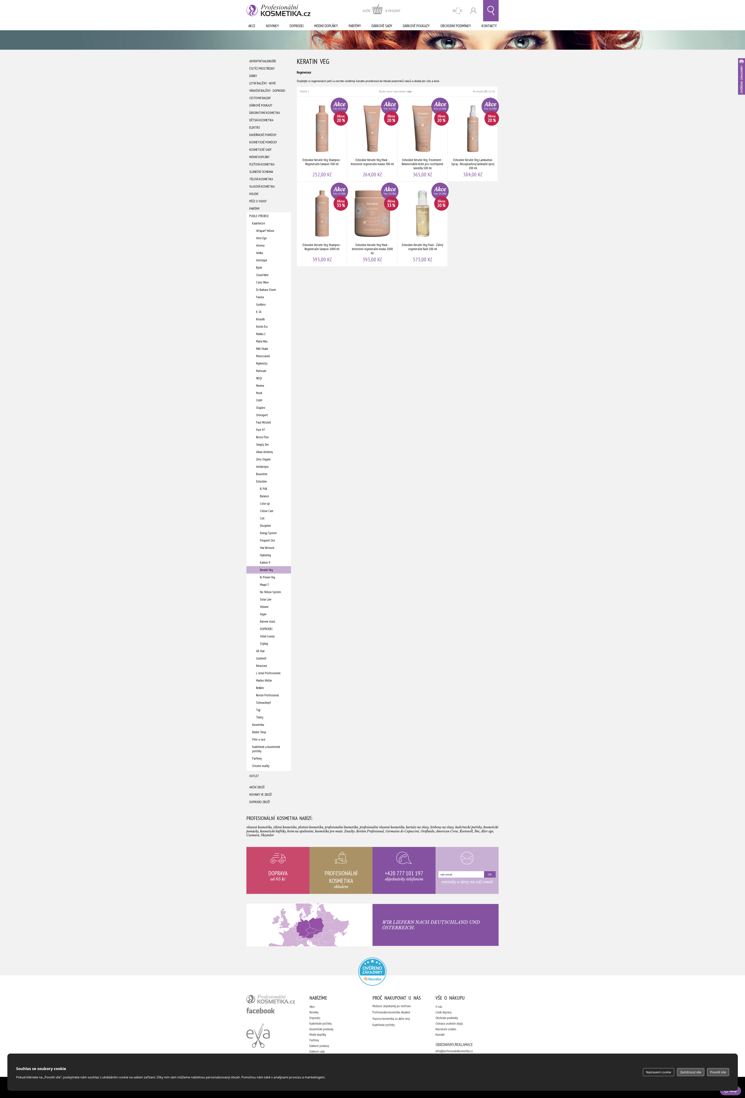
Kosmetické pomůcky (263, 142)
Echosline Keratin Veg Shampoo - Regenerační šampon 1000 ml (322, 224)
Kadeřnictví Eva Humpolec (258, 1035)
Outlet (254, 776)
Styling (264, 643)
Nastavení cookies (446, 1029)
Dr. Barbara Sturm (266, 290)
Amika (259, 253)
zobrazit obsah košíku (381, 10)
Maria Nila (261, 341)
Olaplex (260, 408)
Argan (263, 614)
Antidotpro (262, 467)
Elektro (254, 127)
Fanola (260, 297)
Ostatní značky (260, 766)
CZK (458, 11)
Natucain (261, 371)
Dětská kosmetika (261, 120)
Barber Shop (259, 732)
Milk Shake (262, 349)
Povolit (718, 1072)
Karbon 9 (265, 562)
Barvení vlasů (267, 621)
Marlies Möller (264, 680)
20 (485, 91)
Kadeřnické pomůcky (262, 135)
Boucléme (261, 474)
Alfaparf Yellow (265, 231)
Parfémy (355, 25)
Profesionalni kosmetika (372, 972)
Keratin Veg (266, 570)
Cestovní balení (259, 98)
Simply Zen (262, 444)
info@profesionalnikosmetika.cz (454, 1051)
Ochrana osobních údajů (449, 1023)
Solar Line (265, 599)
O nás (439, 1006)
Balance (264, 496)
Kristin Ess (262, 326)
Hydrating (265, 555)
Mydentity (261, 363)
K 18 (259, 312)
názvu (389, 91)
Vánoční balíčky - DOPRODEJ (267, 90)
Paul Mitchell (263, 422)
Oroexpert (262, 415)
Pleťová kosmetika (262, 164)
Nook (259, 393)
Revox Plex (262, 437)
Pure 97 (260, 430)
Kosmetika (258, 725)
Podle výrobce (259, 216)
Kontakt (440, 1034)
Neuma (260, 385)
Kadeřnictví (258, 223)
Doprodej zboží (259, 802)
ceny (409, 91)
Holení (253, 194)
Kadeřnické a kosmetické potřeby (266, 749)
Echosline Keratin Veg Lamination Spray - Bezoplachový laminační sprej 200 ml (473, 139)
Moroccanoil (263, 356)
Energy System (268, 533)
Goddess (261, 304)
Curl (262, 518)
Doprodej (297, 25)
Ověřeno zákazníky (741, 76)
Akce (251, 25)
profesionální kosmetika (270, 999)
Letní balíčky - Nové (262, 83)
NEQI (259, 378)
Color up (265, 503)
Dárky (253, 76)
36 (493, 91)
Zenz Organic (263, 459)
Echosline (261, 481)
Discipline (265, 525)
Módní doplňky (326, 25)
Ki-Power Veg (267, 577)
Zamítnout (690, 1072)
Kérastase (261, 666)
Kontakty (489, 25)
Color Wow (262, 282)
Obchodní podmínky (455, 25)
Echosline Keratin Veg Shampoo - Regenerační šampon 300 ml (322, 139)
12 (489, 91)
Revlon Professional (267, 695)
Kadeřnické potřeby (320, 1023)
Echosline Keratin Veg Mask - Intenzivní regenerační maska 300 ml (372, 139)
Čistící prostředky (262, 68)
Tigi (258, 710)
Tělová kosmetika (261, 179)
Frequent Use (267, 540)
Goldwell (261, 658)
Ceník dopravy (443, 1012)
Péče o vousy (258, 201)
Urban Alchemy (264, 452)
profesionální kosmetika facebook (260, 1010)
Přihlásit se (473, 11)
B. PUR (263, 489)
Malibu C (261, 334)
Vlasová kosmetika (262, 186)
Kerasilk (260, 319)
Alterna (260, 245)
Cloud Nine (262, 275)
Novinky (272, 25)
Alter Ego (261, 238)
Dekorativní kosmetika (264, 113)
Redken (260, 688)
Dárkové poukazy (416, 25)
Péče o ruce (258, 739)
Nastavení (658, 1072)
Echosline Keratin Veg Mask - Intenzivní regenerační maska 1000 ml (372, 224)
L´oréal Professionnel (268, 673)
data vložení (399, 91)
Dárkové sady (382, 25)
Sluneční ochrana (261, 172)
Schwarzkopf (263, 702)
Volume (264, 607)
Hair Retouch (267, 548)
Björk (259, 267)
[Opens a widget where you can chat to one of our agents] (730, 1091)
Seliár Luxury (267, 636)
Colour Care (266, 511)
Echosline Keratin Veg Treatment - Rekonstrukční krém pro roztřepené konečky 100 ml (423, 139)
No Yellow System (270, 592)
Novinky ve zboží (260, 794)
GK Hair (260, 651)
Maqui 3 (264, 584)
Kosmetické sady (260, 149)
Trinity (259, 717)
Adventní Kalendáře (262, 61)
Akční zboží (256, 787)
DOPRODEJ (266, 629)
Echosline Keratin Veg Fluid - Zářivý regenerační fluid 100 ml (423, 224)
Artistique (261, 260)
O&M (259, 400)
